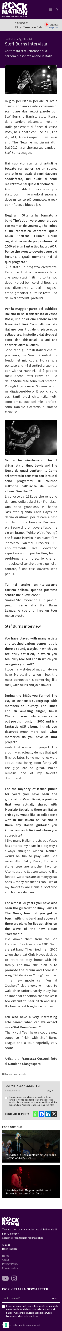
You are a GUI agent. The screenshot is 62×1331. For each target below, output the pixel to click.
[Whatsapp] (35, 1114)
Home (5, 1255)
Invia (50, 1090)
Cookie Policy (10, 1268)
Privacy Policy (10, 1264)
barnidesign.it (33, 1325)
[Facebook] (41, 1114)
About (5, 1259)
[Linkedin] (48, 1114)
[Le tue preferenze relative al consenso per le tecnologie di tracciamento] (6, 1325)
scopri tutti (54, 28)
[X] (54, 1114)
